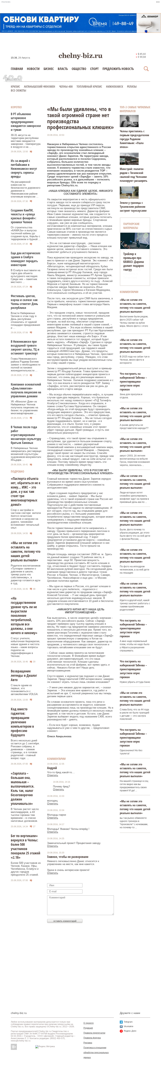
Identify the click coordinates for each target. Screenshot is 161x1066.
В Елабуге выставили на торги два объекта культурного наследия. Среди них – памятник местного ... (25, 276)
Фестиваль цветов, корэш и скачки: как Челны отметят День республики (24, 302)
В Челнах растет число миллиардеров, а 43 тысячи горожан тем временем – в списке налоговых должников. (25, 815)
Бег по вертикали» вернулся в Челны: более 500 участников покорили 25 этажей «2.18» (25, 846)
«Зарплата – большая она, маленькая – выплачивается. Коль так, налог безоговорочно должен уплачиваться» (22, 788)
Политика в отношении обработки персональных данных (96, 1052)
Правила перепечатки (94, 1033)
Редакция (88, 1028)
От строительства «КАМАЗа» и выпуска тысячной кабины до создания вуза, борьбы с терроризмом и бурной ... (26, 233)
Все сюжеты (18, 90)
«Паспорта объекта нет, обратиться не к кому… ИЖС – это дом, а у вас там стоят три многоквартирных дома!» (25, 491)
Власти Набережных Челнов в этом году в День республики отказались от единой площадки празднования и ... (25, 320)
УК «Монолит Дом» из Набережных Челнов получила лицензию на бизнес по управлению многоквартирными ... (24, 407)
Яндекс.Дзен (130, 1031)
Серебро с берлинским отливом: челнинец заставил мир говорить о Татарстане (132, 266)
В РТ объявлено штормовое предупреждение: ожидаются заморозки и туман (26, 122)
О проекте (88, 1023)
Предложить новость (118, 68)
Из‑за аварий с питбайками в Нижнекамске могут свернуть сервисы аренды (24, 169)
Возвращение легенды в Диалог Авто (24, 675)
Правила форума (92, 1038)
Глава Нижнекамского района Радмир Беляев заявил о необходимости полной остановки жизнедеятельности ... (25, 364)
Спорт (94, 68)
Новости (33, 68)
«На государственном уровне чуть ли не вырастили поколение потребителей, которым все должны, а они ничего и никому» (24, 615)
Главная (17, 68)
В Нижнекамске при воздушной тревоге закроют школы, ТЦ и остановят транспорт (25, 347)
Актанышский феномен (39, 86)
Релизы (132, 86)
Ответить (52, 775)
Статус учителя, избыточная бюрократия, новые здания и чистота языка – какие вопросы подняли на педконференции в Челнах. (25, 647)
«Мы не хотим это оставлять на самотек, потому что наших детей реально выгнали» (25, 551)
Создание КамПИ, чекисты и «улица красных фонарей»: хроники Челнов (23, 216)
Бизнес (49, 68)
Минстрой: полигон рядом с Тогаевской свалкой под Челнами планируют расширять (133, 175)
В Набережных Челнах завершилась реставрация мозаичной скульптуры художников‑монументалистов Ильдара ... (29, 454)
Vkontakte (128, 1026)
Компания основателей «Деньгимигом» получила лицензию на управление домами (26, 390)
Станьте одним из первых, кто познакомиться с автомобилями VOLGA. (24, 690)
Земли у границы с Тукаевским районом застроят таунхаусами (133, 206)
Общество (79, 68)
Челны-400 (66, 86)
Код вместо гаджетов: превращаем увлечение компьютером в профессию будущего (22, 722)
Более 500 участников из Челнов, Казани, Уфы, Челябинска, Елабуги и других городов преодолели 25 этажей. (26, 868)
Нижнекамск (114, 86)
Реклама (87, 1042)
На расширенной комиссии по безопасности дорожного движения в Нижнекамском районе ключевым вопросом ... (25, 189)
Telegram (128, 1022)
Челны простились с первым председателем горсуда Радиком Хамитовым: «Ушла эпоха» (134, 139)
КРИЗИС (15, 86)
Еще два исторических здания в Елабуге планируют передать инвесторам (25, 259)
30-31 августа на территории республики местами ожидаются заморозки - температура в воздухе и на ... (25, 141)
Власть (63, 68)
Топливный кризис (89, 86)
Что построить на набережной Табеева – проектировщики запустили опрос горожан (133, 381)
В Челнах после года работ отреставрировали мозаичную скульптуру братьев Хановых (26, 435)
